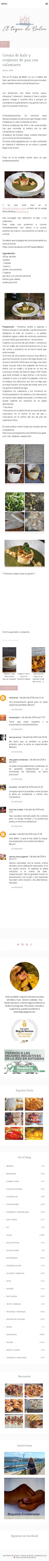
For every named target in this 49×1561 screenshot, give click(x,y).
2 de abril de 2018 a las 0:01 (26, 810)
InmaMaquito (14, 717)
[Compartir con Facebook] (15, 638)
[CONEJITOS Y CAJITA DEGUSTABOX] (24, 659)
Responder (17, 710)
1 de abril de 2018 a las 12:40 (31, 697)
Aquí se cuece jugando (18, 856)
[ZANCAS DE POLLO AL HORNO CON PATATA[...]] (38, 659)
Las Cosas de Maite (28, 1557)
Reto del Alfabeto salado (15, 208)
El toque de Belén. (26, 1556)
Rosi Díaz (12, 834)
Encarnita (13, 787)
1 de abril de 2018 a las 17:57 (33, 717)
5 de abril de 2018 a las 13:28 (29, 834)
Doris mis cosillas (16, 809)
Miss (18, 211)
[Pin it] (10, 638)
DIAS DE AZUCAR (15, 737)
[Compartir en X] (5, 638)
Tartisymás (13, 697)
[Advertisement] (24, 603)
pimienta (24, 211)
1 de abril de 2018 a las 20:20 (30, 787)
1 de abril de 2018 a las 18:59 (34, 737)
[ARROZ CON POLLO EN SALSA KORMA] (9, 659)
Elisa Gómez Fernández (18, 759)
